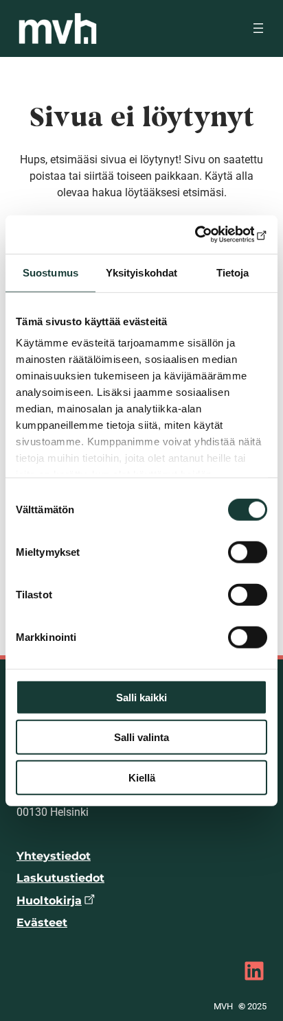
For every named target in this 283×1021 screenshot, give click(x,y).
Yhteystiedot (53, 855)
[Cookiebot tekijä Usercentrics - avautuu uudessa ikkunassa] (207, 235)
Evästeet (41, 922)
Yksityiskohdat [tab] (141, 272)
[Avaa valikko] (258, 28)
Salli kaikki (141, 697)
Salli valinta (141, 737)
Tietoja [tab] (232, 272)
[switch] (247, 552)
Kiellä (141, 777)
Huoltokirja (49, 900)
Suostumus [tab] (50, 272)
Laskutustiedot (60, 877)
